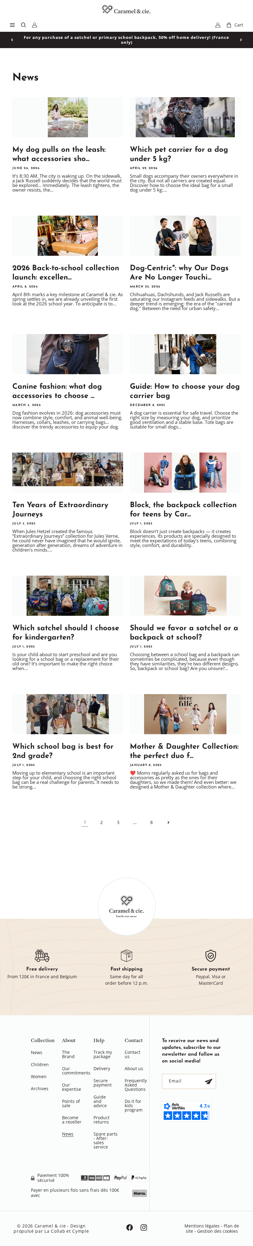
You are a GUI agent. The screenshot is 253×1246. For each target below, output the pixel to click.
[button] (12, 25)
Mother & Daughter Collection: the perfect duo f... (184, 751)
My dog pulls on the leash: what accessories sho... (59, 154)
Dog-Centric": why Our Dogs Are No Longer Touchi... (179, 273)
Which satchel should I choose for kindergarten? (65, 633)
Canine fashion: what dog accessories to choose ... (57, 391)
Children (40, 1064)
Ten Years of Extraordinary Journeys (60, 510)
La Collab (54, 1231)
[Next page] (168, 822)
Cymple (80, 1231)
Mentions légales (202, 1226)
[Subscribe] (208, 1081)
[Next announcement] (241, 40)
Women (39, 1076)
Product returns (101, 1120)
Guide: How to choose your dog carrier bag (185, 391)
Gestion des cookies (217, 1231)
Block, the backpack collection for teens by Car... (183, 510)
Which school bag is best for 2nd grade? (63, 751)
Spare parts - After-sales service (105, 1140)
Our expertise (71, 1087)
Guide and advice (100, 1101)
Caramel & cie (50, 1226)
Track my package (102, 1054)
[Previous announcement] (12, 40)
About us (134, 1068)
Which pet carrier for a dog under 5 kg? (179, 154)
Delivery (101, 1068)
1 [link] (85, 822)
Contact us (132, 1054)
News (36, 1052)
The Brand (68, 1054)
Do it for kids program (134, 1105)
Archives (39, 1088)
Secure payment (102, 1083)
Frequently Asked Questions (136, 1085)
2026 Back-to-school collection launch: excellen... (65, 273)
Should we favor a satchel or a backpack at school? (184, 633)
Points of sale (71, 1103)
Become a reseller (71, 1120)
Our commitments (76, 1071)
